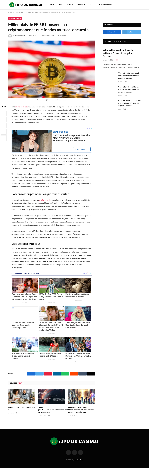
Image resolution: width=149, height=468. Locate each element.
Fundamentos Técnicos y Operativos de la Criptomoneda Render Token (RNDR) (81, 409)
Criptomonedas (105, 5)
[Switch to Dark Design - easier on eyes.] (140, 5)
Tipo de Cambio (77, 460)
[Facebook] (4, 113)
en (117, 60)
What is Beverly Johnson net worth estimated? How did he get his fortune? (129, 103)
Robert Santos (20, 36)
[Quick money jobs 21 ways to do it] (21, 396)
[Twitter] (4, 119)
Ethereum (81, 5)
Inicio (52, 5)
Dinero (60, 5)
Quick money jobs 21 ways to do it (21, 408)
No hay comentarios (47, 36)
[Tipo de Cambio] (26, 4)
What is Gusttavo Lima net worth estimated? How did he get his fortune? (128, 75)
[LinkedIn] (4, 125)
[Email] (4, 138)
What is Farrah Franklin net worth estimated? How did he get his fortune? (128, 89)
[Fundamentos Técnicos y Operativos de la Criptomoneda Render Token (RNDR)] (81, 396)
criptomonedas (15, 19)
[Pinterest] (4, 132)
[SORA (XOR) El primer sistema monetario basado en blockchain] (51, 396)
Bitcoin (70, 5)
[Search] (136, 4)
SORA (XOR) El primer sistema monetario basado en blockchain (51, 409)
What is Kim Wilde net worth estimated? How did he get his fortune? (118, 53)
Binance (92, 5)
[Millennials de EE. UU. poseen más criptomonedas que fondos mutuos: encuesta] (51, 69)
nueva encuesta (21, 107)
